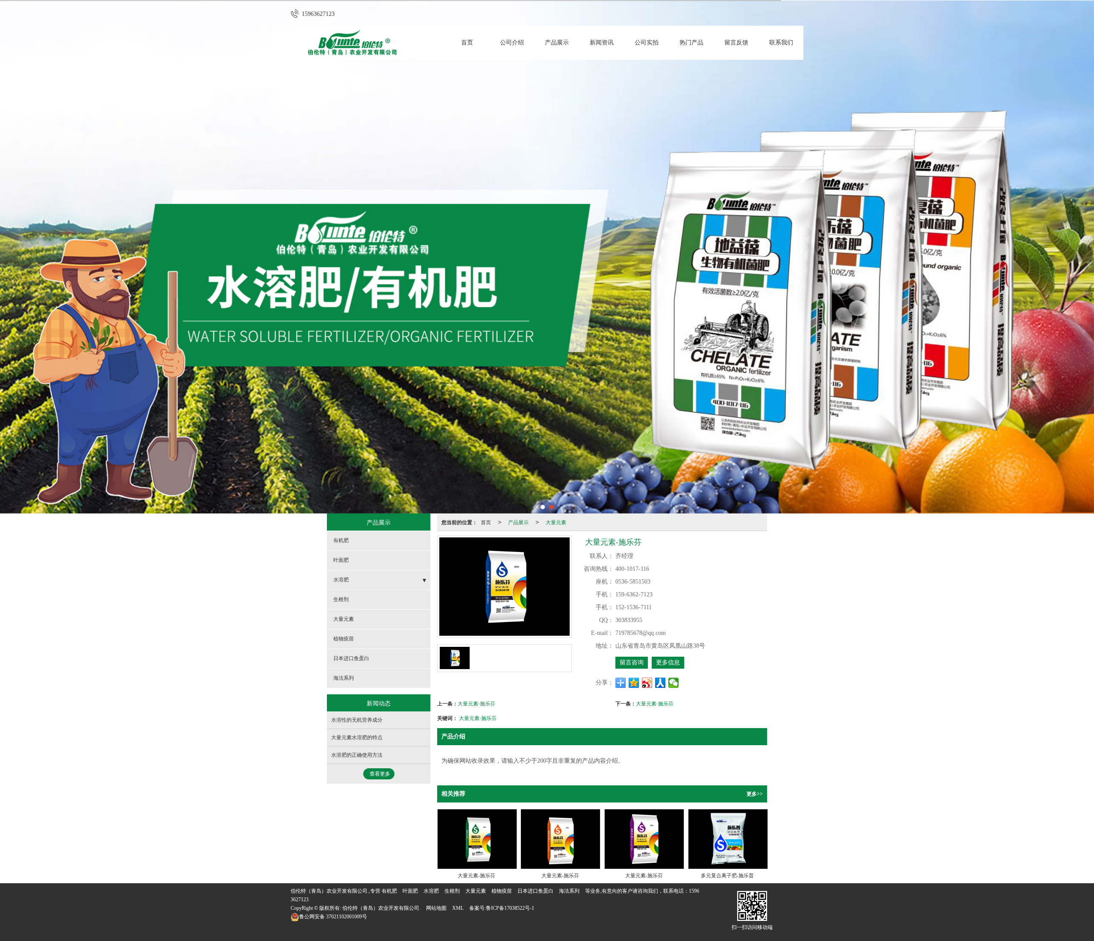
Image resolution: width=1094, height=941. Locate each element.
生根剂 (341, 599)
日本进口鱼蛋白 (351, 658)
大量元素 (556, 521)
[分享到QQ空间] (634, 683)
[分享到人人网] (660, 683)
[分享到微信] (673, 683)
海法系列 (343, 678)
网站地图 (436, 908)
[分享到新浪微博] (647, 683)
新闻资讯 (602, 42)
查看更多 (380, 774)
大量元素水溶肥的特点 (356, 737)
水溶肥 (341, 580)
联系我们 (781, 42)
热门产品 (691, 42)
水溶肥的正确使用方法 (356, 755)
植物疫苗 (343, 639)
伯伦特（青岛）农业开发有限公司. (381, 908)
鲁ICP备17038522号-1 (510, 908)
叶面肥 (341, 560)
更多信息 (668, 662)
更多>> (755, 794)
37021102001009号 (333, 917)
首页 (467, 42)
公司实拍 (647, 42)
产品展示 (557, 42)
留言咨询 (632, 662)
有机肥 (341, 540)
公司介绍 (512, 42)
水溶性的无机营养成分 (356, 720)
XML (458, 908)
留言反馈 (736, 42)
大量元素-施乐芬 (476, 703)
